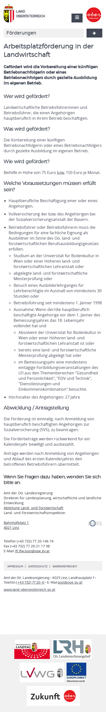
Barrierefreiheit (65, 566)
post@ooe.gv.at (70, 582)
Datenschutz (38, 566)
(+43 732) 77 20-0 (30, 582)
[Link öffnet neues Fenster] (93, 11)
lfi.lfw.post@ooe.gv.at (32, 551)
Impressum (15, 566)
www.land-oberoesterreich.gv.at (29, 590)
